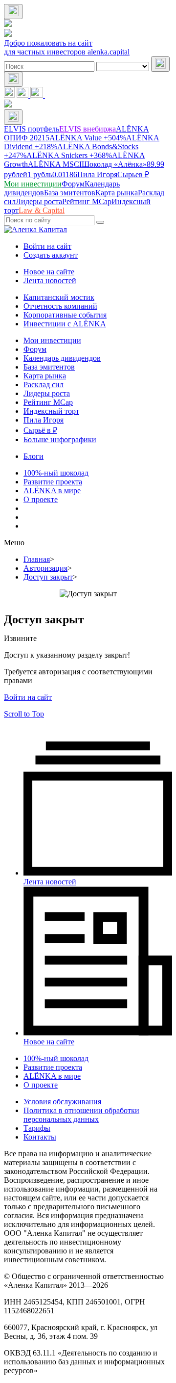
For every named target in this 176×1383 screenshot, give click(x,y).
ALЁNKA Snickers (69, 155)
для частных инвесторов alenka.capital (67, 52)
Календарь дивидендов (62, 358)
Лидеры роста (46, 393)
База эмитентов (49, 367)
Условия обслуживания (62, 1101)
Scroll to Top (24, 714)
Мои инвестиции (52, 340)
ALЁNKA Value (87, 137)
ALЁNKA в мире (52, 490)
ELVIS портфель (31, 129)
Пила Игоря (97, 174)
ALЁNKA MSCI (55, 164)
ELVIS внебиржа (87, 129)
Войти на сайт (47, 246)
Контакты (39, 1137)
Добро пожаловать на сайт (48, 43)
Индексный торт (51, 411)
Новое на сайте (48, 271)
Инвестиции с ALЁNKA (64, 323)
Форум (34, 349)
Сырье (133, 174)
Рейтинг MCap (48, 402)
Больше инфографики (59, 439)
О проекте (40, 499)
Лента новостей (49, 280)
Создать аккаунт (50, 255)
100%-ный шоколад (55, 473)
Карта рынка (44, 376)
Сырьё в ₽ (40, 430)
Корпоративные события (65, 315)
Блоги (33, 456)
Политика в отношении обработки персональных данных (81, 1114)
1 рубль (52, 174)
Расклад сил (43, 384)
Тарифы (36, 1128)
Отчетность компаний (60, 306)
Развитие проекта (52, 482)
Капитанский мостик (58, 297)
